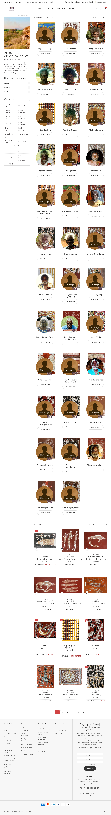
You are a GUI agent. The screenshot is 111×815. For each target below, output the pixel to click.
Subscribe (90, 2)
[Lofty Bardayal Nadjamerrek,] (70, 322)
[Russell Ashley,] (70, 407)
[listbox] (102, 17)
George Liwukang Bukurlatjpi (9, 140)
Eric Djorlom (9, 134)
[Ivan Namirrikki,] (95, 196)
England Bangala (21, 129)
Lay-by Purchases (26, 744)
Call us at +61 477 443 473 (12, 2)
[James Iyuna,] (45, 238)
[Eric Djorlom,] (70, 155)
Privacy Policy (59, 733)
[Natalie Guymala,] (45, 364)
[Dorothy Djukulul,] (70, 114)
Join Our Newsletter (61, 727)
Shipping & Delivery (27, 730)
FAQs (23, 727)
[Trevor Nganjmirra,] (45, 492)
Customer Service (26, 724)
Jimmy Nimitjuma (22, 151)
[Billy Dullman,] (70, 33)
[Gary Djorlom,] (95, 155)
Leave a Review (102, 2)
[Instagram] (82, 788)
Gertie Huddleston (22, 140)
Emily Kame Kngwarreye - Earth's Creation (10, 766)
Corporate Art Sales (10, 737)
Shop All (7, 87)
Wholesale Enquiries (10, 733)
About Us (7, 727)
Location (6, 747)
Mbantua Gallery (8, 724)
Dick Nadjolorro (22, 117)
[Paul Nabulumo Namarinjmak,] (70, 364)
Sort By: (92, 17)
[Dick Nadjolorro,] (95, 74)
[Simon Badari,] (95, 407)
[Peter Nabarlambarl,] (95, 364)
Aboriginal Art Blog (10, 755)
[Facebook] (92, 788)
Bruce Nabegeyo (22, 111)
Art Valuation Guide (27, 754)
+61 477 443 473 (98, 779)
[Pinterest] (95, 788)
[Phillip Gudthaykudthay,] (45, 407)
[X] (85, 788)
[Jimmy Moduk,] (70, 238)
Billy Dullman (23, 105)
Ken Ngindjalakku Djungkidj (23, 158)
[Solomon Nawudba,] (45, 449)
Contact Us (7, 730)
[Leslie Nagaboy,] (95, 279)
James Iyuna (22, 146)
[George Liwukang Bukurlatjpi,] (45, 196)
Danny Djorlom (8, 117)
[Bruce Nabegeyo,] (45, 74)
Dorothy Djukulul (21, 123)
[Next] (83, 712)
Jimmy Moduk (10, 151)
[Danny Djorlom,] (70, 74)
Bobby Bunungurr (9, 111)
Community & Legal (60, 724)
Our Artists (7, 92)
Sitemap (105, 811)
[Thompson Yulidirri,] (95, 449)
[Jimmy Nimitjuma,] (95, 238)
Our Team (7, 743)
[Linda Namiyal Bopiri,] (45, 322)
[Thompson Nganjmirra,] (70, 449)
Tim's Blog (72, 8)
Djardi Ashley (9, 123)
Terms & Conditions (61, 730)
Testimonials (42, 748)
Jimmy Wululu (10, 158)
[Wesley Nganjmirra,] (70, 492)
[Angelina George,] (45, 33)
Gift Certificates (80, 2)
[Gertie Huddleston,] (70, 196)
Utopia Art (7, 83)
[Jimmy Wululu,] (45, 279)
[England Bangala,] (45, 155)
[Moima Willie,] (95, 322)
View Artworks (45, 54)
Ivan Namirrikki (10, 146)
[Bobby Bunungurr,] (95, 33)
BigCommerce (27, 811)
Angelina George (8, 105)
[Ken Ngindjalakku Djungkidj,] (70, 279)
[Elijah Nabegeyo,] (95, 114)
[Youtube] (88, 788)
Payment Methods (27, 747)
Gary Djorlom (23, 134)
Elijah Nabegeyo (8, 129)
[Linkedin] (98, 788)
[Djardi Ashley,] (45, 114)
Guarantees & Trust (44, 724)
